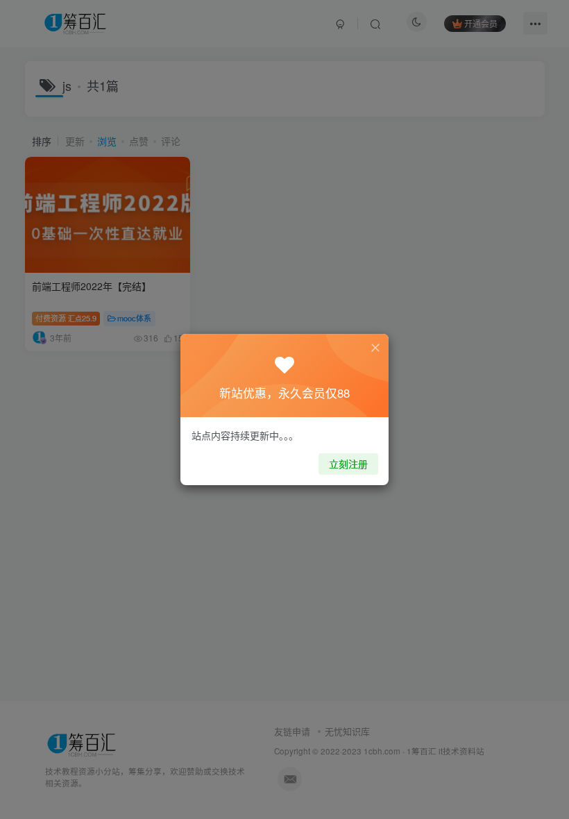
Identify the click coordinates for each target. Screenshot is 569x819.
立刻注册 (348, 464)
